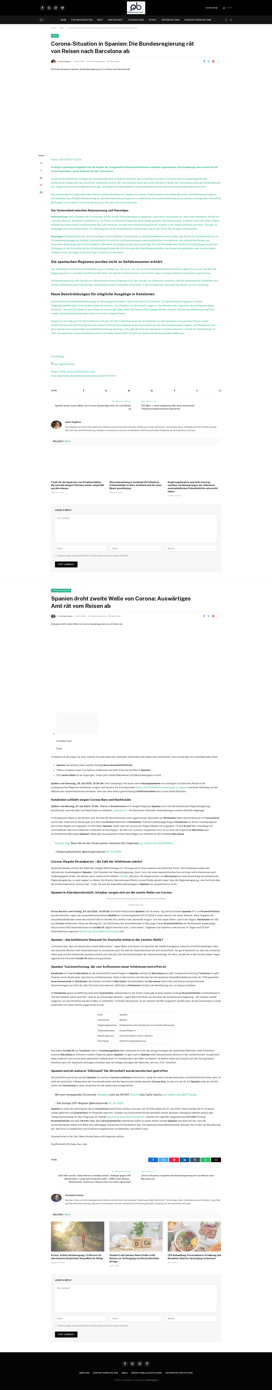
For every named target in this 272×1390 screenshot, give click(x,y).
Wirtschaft (115, 20)
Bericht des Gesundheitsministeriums (100, 913)
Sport (153, 20)
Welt (100, 20)
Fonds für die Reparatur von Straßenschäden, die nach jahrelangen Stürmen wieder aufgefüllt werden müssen (77, 485)
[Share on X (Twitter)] (209, 61)
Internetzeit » (121, 791)
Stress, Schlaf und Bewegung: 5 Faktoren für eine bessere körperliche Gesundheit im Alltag (77, 1238)
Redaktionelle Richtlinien (146, 1354)
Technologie (136, 20)
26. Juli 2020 (114, 833)
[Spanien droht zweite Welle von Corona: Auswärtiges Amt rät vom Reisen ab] (136, 663)
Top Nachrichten (82, 20)
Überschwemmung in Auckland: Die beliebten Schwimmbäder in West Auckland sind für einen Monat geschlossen (135, 485)
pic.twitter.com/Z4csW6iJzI (156, 824)
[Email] (41, 192)
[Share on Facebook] (204, 61)
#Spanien (102, 1076)
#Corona (135, 1076)
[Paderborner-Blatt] (136, 8)
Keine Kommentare (97, 61)
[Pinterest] (41, 185)
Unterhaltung (171, 20)
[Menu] (41, 20)
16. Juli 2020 (116, 1084)
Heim (63, 20)
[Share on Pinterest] (213, 61)
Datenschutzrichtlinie (179, 1354)
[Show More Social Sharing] (218, 61)
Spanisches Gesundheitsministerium (126, 1098)
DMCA (125, 1354)
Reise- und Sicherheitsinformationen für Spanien (162, 769)
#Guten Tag (62, 824)
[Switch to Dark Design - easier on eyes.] (226, 20)
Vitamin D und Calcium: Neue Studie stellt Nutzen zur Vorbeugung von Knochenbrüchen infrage (134, 1239)
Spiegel (124, 857)
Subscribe (212, 8)
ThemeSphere (151, 1362)
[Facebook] (41, 163)
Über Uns (84, 1354)
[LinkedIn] (41, 178)
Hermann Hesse (66, 616)
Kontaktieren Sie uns (198, 20)
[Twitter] (41, 170)
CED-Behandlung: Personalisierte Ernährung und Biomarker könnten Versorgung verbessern (194, 1238)
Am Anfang (57, 356)
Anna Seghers (65, 61)
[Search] (230, 20)
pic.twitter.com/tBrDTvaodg (180, 1076)
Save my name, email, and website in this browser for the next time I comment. (93, 556)
